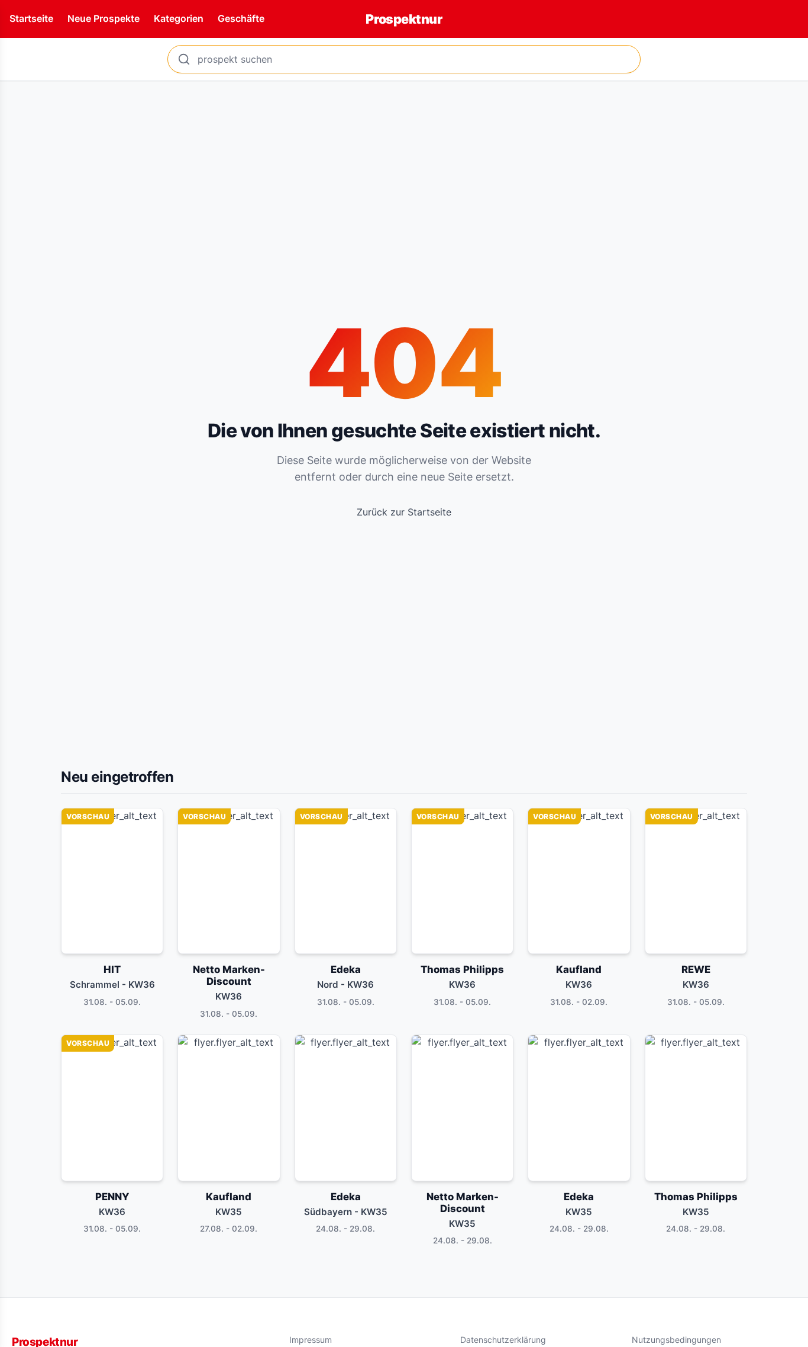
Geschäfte (241, 18)
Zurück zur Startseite (404, 512)
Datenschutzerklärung (503, 1340)
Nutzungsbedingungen (676, 1340)
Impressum (310, 1340)
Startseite (31, 18)
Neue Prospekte (103, 18)
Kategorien (178, 18)
